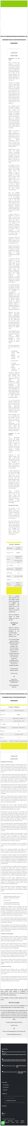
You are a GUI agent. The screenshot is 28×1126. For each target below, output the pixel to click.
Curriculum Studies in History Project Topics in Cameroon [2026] (14, 1060)
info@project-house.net (11, 1100)
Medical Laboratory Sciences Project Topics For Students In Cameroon (15, 1054)
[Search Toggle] (11, 4)
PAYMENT (22, 1120)
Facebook (3, 1109)
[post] (14, 1053)
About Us (17, 1120)
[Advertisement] (14, 18)
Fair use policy (6, 1084)
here (15, 636)
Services (12, 1122)
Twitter (6, 1109)
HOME (4, 1120)
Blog (17, 1122)
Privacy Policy (5, 1087)
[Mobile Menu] (14, 4)
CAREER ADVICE (6, 1122)
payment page (12, 611)
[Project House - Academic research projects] (6, 4)
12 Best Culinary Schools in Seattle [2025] (23, 1072)
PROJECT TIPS (10, 1120)
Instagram (8, 1109)
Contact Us (22, 1122)
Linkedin (11, 1109)
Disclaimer (5, 1089)
